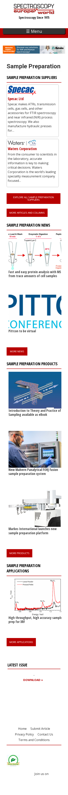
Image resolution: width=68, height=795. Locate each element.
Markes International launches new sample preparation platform (32, 530)
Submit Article (40, 729)
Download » (33, 679)
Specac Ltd (16, 98)
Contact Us (45, 734)
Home (22, 729)
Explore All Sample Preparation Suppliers (33, 198)
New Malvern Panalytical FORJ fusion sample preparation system (33, 471)
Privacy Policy (24, 734)
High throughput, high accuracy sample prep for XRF (35, 619)
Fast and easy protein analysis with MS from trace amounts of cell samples (34, 274)
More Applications (21, 642)
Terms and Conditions (34, 740)
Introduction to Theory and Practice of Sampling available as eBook (34, 412)
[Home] (34, 12)
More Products (19, 553)
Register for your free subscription (26, 701)
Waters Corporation (22, 148)
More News (17, 351)
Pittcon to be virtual (22, 331)
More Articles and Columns (27, 212)
